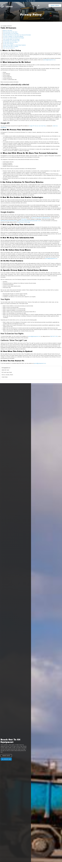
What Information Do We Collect (10, 32)
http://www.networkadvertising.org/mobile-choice (30, 220)
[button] (39, 5)
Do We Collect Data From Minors (10, 42)
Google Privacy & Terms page (23, 222)
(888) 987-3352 (54, 336)
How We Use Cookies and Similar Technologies (13, 37)
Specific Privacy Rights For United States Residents (14, 45)
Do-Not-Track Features (8, 43)
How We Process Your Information (10, 33)
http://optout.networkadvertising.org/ (9, 220)
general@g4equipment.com (50, 59)
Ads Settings (24, 219)
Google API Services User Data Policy (37, 125)
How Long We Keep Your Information (11, 39)
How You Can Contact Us (9, 48)
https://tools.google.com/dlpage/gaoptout (41, 217)
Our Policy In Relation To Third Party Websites (13, 36)
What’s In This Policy (7, 30)
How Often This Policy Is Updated (10, 46)
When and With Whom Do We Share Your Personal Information (17, 35)
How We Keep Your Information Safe (11, 40)
